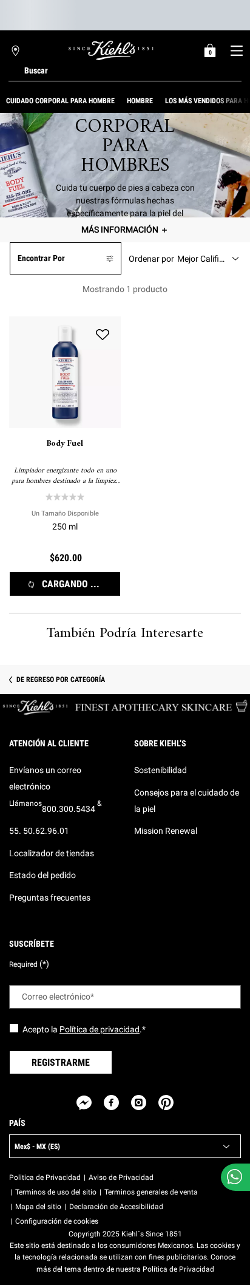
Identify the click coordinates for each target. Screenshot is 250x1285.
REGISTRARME (61, 1062)
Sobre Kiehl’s (160, 743)
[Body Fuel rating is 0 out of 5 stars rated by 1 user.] (65, 496)
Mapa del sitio (38, 1206)
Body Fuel (65, 444)
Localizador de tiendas (51, 853)
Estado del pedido (42, 875)
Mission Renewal (165, 831)
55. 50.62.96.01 (39, 831)
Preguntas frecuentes (49, 897)
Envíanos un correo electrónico (45, 778)
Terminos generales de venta (151, 1192)
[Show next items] (245, 101)
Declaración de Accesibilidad (116, 1206)
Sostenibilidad (160, 770)
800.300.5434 (68, 809)
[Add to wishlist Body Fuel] (102, 335)
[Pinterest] (166, 1102)
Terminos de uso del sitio (55, 1192)
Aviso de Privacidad (121, 1177)
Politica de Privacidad (45, 1177)
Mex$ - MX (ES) (37, 1146)
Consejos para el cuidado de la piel (186, 801)
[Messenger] (84, 1102)
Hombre (140, 101)
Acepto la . (84, 1029)
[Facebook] (111, 1102)
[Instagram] (138, 1102)
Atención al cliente (49, 743)
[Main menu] (236, 50)
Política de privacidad (99, 1029)
